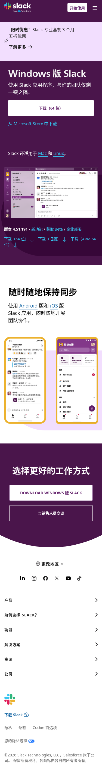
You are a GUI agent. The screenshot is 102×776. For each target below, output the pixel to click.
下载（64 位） (51, 108)
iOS (54, 305)
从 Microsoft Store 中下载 (32, 123)
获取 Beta (54, 229)
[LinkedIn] (22, 579)
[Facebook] (45, 579)
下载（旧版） (49, 238)
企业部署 (74, 229)
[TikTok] (79, 579)
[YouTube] (68, 579)
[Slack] (17, 7)
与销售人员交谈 (51, 513)
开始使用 (77, 8)
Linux (58, 153)
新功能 (37, 229)
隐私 (8, 727)
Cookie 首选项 (45, 727)
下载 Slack (13, 714)
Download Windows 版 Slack (51, 492)
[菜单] (94, 7)
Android (28, 305)
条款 (22, 727)
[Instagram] (34, 579)
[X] (56, 579)
